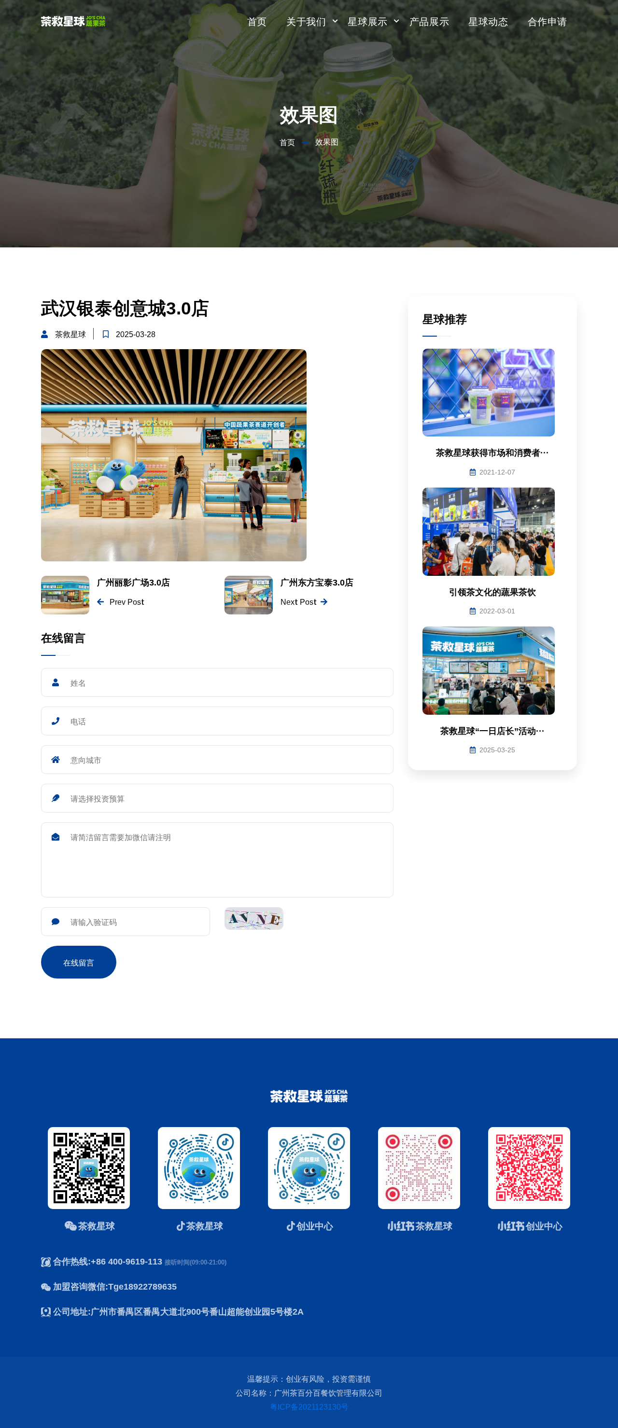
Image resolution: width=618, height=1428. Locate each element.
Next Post (299, 601)
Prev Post (126, 601)
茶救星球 (70, 334)
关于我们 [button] (306, 21)
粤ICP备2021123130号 (309, 1406)
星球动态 (488, 21)
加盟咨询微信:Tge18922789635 (115, 1286)
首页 (257, 21)
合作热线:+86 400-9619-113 (109, 1261)
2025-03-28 (135, 334)
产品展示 (429, 21)
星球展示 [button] (367, 21)
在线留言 (78, 962)
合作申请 (547, 21)
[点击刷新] (254, 918)
